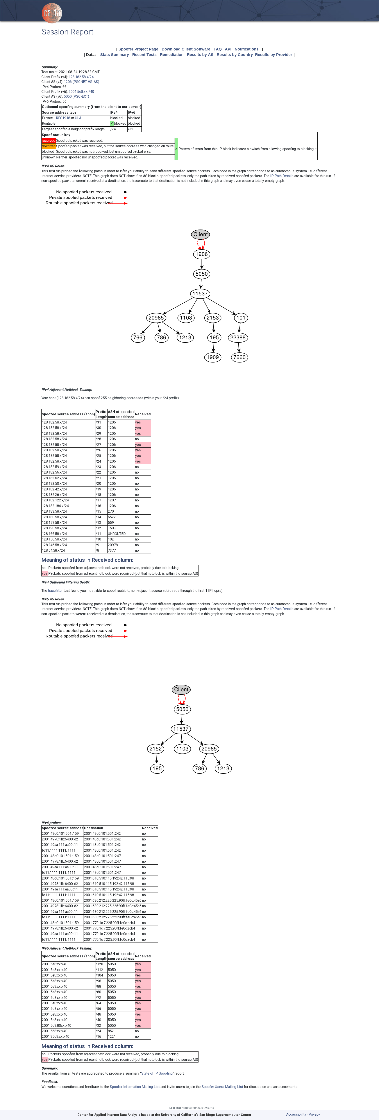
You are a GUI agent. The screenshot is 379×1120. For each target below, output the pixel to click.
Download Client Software (186, 49)
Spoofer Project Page (138, 49)
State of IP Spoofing (157, 1073)
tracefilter (55, 591)
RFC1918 (63, 118)
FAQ (218, 49)
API (228, 49)
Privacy (314, 1114)
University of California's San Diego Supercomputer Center (206, 1115)
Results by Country (235, 54)
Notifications (247, 49)
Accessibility (296, 1114)
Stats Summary (114, 54)
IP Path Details (281, 176)
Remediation (172, 54)
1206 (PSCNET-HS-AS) (81, 82)
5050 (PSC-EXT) (76, 96)
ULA (78, 118)
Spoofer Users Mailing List (222, 1087)
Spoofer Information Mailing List (135, 1087)
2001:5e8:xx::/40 (81, 92)
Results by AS (200, 54)
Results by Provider (273, 54)
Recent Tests (144, 54)
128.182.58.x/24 (81, 77)
